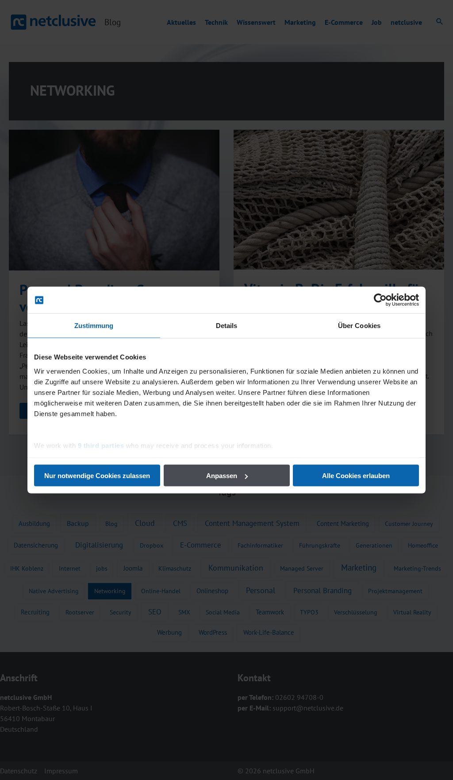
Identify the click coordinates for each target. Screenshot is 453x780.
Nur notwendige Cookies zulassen (97, 475)
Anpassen (221, 475)
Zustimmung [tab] (94, 325)
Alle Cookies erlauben (356, 475)
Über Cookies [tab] (359, 325)
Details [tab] (227, 325)
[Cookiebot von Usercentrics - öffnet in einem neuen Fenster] (380, 300)
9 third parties (101, 445)
